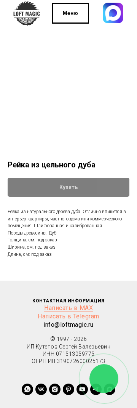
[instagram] (55, 389)
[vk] (41, 389)
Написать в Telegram (68, 316)
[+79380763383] (68, 389)
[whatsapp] (27, 389)
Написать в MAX (68, 308)
